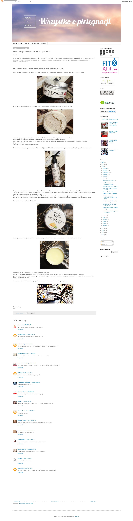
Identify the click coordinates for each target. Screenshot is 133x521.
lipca (104, 179)
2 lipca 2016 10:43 (27, 372)
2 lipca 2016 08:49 (30, 353)
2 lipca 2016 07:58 (27, 344)
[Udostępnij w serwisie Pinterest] (33, 313)
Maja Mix (20, 458)
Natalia (19, 401)
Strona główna (54, 501)
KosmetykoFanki (22, 363)
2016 (103, 166)
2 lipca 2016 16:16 (29, 391)
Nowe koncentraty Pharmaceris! (113, 149)
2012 (103, 234)
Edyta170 (20, 372)
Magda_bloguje (21, 411)
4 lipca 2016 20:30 (27, 458)
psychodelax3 (21, 430)
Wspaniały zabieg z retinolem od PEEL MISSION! (113, 124)
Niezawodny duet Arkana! (109, 191)
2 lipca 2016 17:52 (26, 401)
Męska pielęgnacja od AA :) (109, 180)
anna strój (20, 468)
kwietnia (105, 219)
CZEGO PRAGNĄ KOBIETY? (110, 194)
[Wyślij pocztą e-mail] (27, 313)
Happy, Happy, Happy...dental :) (110, 186)
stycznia (105, 225)
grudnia (105, 168)
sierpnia (105, 176)
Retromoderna (21, 334)
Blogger (76, 516)
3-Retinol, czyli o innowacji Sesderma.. (113, 141)
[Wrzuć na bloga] (28, 313)
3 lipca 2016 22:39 (30, 439)
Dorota (19, 325)
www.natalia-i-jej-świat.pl (24, 382)
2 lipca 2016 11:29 (35, 382)
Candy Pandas (21, 439)
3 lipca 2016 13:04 (30, 430)
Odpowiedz (20, 329)
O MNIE (27, 43)
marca (104, 221)
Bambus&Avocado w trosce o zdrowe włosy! (110, 201)
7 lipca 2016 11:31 (27, 468)
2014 (103, 230)
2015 (103, 228)
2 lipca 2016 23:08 (30, 411)
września (105, 174)
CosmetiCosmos (22, 420)
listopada (105, 170)
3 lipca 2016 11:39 (31, 420)
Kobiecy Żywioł (21, 353)
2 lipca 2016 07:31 (30, 334)
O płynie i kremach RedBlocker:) (113, 132)
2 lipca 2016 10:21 (31, 363)
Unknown (20, 344)
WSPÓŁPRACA (35, 43)
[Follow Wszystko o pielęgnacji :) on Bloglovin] (108, 112)
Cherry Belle (21, 391)
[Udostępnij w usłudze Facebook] (32, 313)
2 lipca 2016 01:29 (26, 325)
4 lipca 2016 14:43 (31, 449)
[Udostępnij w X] (30, 313)
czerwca (105, 215)
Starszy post (93, 501)
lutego (104, 223)
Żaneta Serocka (22, 449)
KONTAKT (43, 43)
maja (104, 217)
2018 (103, 162)
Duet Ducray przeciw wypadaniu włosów (108, 183)
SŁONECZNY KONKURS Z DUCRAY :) (109, 205)
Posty (103, 241)
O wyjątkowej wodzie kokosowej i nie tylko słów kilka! (110, 197)
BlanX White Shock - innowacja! (110, 119)
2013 (103, 232)
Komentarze (105, 244)
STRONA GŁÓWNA (18, 43)
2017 (103, 164)
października (106, 172)
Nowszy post (17, 501)
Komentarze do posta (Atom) (26, 503)
